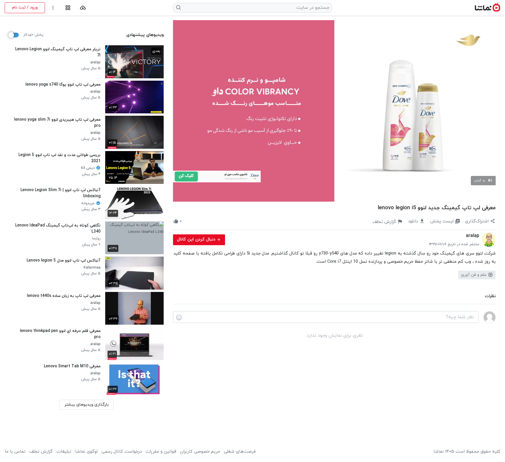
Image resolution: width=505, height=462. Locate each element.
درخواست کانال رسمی (121, 452)
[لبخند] (179, 317)
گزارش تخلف (41, 452)
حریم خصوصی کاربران (200, 452)
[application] (334, 111)
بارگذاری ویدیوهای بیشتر (86, 404)
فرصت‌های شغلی (240, 452)
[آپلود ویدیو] (83, 7)
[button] (483, 180)
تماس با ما (15, 452)
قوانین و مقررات (161, 452)
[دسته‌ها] (68, 8)
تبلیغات (63, 452)
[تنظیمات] (53, 8)
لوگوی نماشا (86, 452)
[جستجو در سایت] (178, 7)
